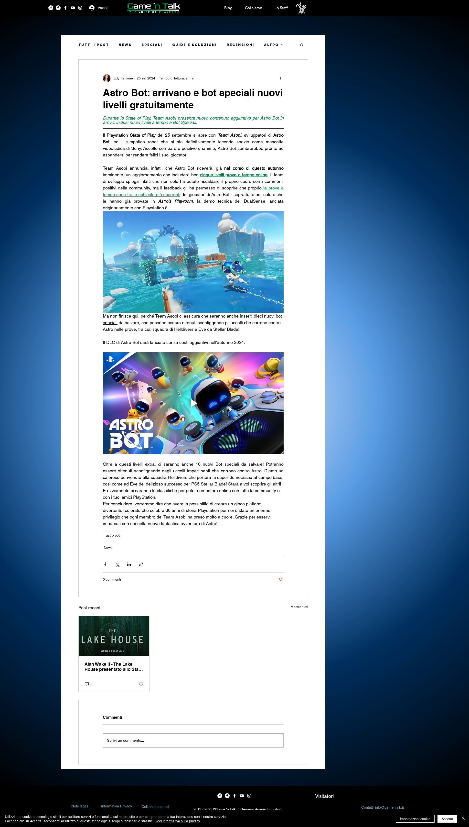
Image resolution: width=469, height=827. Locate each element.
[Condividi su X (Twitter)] (117, 564)
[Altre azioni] (281, 78)
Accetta (447, 818)
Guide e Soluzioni (194, 45)
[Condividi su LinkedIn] (129, 564)
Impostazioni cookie (415, 818)
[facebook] (58, 7)
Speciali (151, 45)
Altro (271, 45)
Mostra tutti (299, 607)
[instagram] (80, 7)
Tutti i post (93, 45)
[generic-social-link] (72, 7)
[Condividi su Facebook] (105, 564)
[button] (301, 45)
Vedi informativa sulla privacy (177, 820)
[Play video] (193, 403)
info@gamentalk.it (389, 807)
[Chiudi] (463, 818)
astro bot (113, 535)
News (125, 45)
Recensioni (240, 45)
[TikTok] (50, 7)
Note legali (79, 806)
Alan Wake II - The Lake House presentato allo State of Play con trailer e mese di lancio (114, 667)
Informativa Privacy (116, 806)
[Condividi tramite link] (141, 564)
